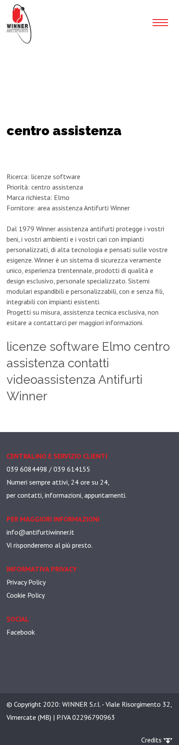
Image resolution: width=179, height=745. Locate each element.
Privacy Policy (26, 582)
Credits (152, 739)
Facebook (21, 632)
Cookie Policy (26, 595)
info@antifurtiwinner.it (40, 532)
